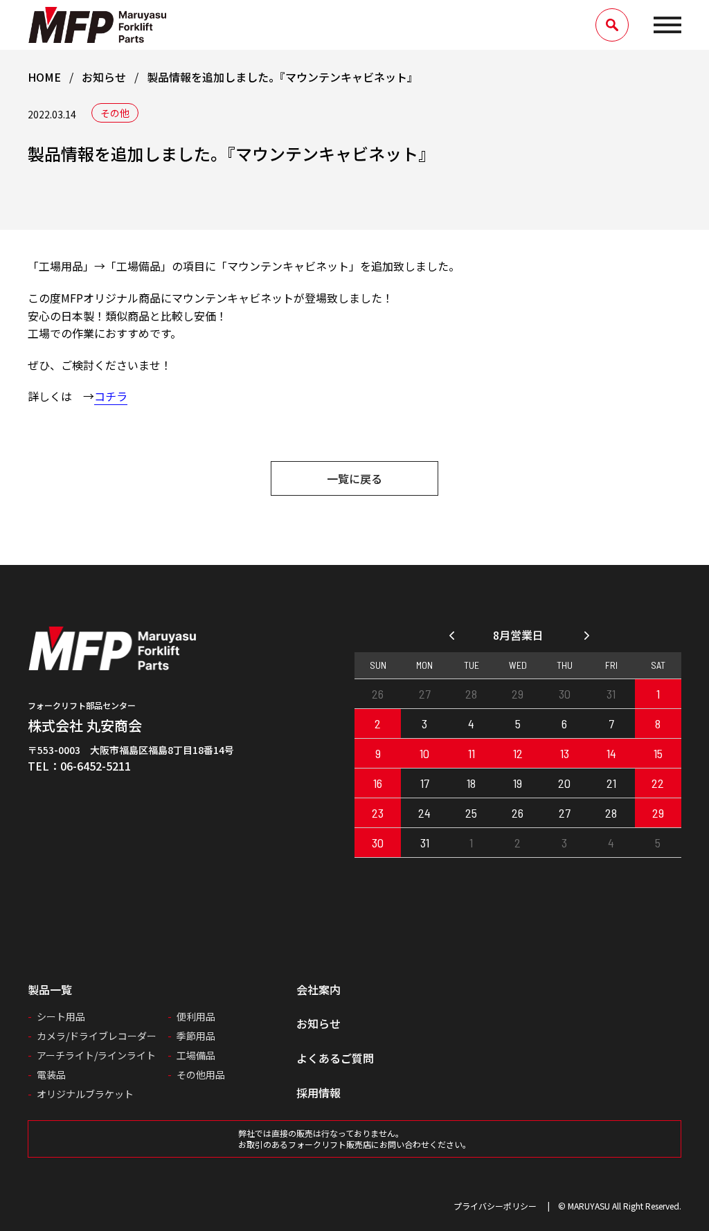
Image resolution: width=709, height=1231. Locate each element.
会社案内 (318, 989)
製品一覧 (50, 989)
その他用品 (201, 1074)
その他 (114, 113)
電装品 (51, 1074)
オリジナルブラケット (85, 1094)
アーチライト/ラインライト (96, 1055)
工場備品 (196, 1055)
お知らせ (318, 1023)
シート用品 (61, 1016)
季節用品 (196, 1036)
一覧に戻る (354, 478)
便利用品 (196, 1016)
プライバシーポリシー (495, 1206)
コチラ (110, 396)
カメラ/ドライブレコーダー (96, 1036)
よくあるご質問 (335, 1058)
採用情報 (318, 1092)
